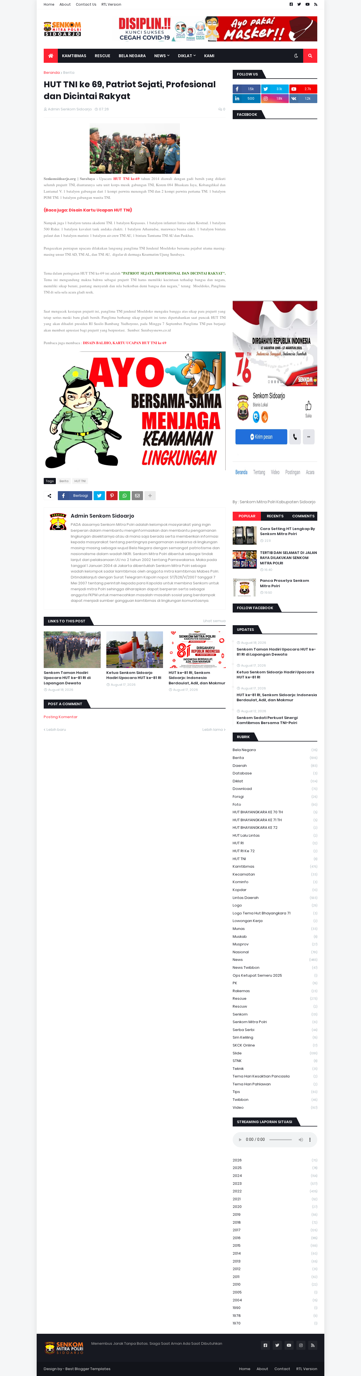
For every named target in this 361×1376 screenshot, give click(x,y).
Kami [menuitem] (209, 56)
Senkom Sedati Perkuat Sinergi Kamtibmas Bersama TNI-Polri (267, 720)
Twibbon (275, 1099)
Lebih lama (212, 729)
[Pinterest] (112, 495)
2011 (275, 1276)
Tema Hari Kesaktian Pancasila (275, 1076)
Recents (275, 516)
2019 (275, 1214)
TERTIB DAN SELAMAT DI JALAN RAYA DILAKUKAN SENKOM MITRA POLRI (288, 557)
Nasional (275, 952)
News (275, 959)
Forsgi (275, 796)
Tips (275, 1091)
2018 (275, 1222)
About (65, 4)
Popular (247, 516)
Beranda (52, 72)
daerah (275, 765)
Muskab (275, 936)
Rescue (275, 998)
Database (275, 773)
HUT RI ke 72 (275, 851)
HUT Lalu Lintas (275, 835)
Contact (282, 1368)
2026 (275, 1160)
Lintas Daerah (275, 897)
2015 (275, 1245)
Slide (275, 1053)
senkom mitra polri (275, 1022)
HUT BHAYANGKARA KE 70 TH (275, 812)
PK (275, 983)
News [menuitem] (160, 56)
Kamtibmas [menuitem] (74, 56)
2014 (275, 1253)
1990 (275, 1307)
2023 (275, 1183)
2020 (275, 1206)
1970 (275, 1323)
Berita (68, 72)
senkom (275, 1014)
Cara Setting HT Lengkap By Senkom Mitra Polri (287, 531)
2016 (275, 1238)
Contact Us (86, 4)
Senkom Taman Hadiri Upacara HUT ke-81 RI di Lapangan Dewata (67, 677)
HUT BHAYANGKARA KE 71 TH (275, 820)
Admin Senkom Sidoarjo (102, 515)
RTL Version (111, 4)
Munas (275, 928)
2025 (275, 1167)
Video (275, 1107)
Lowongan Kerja (275, 920)
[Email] (137, 495)
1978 (275, 1315)
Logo (275, 905)
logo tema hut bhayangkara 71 (275, 913)
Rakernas (275, 991)
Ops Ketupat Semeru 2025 (275, 975)
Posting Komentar (61, 717)
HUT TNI (80, 481)
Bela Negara (275, 749)
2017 (275, 1230)
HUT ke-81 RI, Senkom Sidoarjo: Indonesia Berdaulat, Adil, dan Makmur (197, 677)
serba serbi (275, 1029)
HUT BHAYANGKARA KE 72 (275, 827)
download (275, 788)
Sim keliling (275, 1037)
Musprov (275, 944)
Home (49, 4)
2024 (275, 1175)
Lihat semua (214, 620)
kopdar (275, 889)
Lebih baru (56, 729)
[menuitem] (51, 56)
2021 (275, 1199)
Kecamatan (275, 874)
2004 (275, 1300)
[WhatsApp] (124, 495)
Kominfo (275, 882)
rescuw (275, 1006)
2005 (275, 1292)
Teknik (275, 1068)
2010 (275, 1284)
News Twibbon (275, 967)
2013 (275, 1261)
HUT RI (275, 843)
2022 (275, 1191)
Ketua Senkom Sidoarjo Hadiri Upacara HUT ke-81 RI (133, 675)
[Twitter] (99, 495)
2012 (275, 1269)
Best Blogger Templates (88, 1368)
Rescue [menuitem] (102, 56)
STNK (275, 1060)
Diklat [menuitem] (185, 56)
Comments (303, 516)
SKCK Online (275, 1045)
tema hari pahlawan (275, 1084)
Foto (275, 804)
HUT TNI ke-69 (126, 178)
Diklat (275, 781)
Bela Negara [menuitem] (132, 56)
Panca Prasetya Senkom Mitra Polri (284, 583)
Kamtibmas (275, 866)
